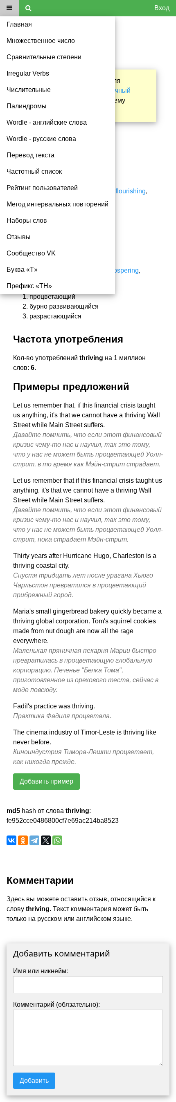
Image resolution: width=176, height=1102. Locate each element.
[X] (46, 840)
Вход (161, 7)
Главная (19, 24)
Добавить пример (46, 781)
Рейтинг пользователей (42, 187)
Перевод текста (30, 155)
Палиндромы (27, 106)
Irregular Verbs (28, 73)
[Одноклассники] (23, 840)
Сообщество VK (31, 253)
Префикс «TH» (29, 285)
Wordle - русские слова (41, 138)
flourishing (130, 191)
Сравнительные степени (44, 57)
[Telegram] (34, 840)
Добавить (34, 1080)
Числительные (29, 89)
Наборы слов (27, 220)
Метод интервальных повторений (57, 204)
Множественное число (41, 40)
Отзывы (19, 236)
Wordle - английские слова (47, 122)
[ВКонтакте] (11, 840)
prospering (123, 270)
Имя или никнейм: (40, 971)
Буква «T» (22, 269)
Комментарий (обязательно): (56, 1004)
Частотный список (34, 171)
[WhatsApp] (57, 840)
